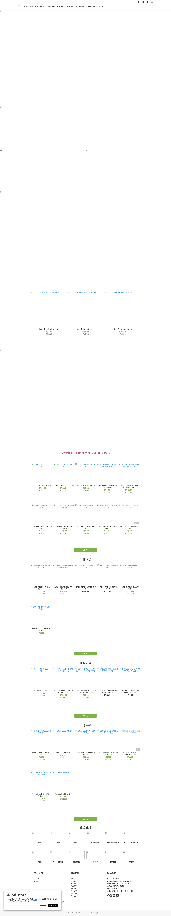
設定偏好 (43, 905)
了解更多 (34, 901)
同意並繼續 (53, 905)
